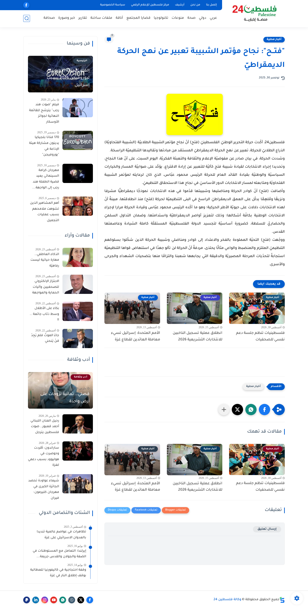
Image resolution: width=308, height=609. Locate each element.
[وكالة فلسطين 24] (254, 13)
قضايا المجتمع (138, 18)
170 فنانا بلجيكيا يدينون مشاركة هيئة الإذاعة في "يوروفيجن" (44, 146)
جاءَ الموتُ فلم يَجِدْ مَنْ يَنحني (45, 338)
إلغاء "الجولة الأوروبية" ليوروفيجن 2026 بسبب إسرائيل (68, 78)
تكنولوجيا (161, 18)
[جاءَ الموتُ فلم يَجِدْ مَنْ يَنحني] (77, 338)
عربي (213, 18)
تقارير (82, 18)
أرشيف (179, 5)
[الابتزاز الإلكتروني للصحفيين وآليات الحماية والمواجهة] (77, 284)
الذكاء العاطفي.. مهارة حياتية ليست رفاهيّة (44, 260)
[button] (264, 409)
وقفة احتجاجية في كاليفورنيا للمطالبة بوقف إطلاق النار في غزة (58, 573)
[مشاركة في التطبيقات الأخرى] (224, 409)
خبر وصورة (66, 18)
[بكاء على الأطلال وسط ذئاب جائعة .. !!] (77, 311)
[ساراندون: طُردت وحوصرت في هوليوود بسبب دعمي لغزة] (77, 451)
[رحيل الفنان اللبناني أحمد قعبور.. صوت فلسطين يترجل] (77, 423)
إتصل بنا (211, 5)
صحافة (49, 18)
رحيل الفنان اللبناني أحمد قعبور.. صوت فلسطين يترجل (44, 426)
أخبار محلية (274, 39)
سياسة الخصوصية (112, 5)
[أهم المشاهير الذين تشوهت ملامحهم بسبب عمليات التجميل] (77, 206)
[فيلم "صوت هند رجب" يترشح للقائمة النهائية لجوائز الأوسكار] (77, 107)
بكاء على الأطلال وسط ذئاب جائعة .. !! (44, 314)
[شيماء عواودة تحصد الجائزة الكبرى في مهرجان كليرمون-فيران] (77, 483)
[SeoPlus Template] (282, 600)
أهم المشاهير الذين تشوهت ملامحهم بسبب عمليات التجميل (44, 212)
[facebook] (26, 5)
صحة (191, 18)
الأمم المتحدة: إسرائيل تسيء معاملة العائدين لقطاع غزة (135, 336)
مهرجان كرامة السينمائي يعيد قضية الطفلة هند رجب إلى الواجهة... (45, 179)
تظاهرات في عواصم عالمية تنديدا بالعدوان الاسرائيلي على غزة (61, 535)
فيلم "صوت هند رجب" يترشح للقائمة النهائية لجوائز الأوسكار (44, 113)
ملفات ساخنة (101, 18)
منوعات (178, 18)
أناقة (119, 18)
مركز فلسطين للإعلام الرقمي (150, 5)
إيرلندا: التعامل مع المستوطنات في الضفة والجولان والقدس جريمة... (59, 554)
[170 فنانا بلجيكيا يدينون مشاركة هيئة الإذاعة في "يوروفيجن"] (77, 140)
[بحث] (26, 18)
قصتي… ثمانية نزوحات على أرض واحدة (65, 398)
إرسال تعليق (267, 529)
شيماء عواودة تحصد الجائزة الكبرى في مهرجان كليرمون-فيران (43, 489)
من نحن (195, 5)
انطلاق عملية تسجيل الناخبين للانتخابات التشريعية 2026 (197, 336)
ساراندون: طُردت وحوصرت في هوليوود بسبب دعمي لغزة (43, 456)
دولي (202, 18)
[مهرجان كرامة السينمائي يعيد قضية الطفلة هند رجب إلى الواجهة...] (77, 173)
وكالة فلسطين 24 (227, 600)
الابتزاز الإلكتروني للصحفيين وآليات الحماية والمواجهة (45, 287)
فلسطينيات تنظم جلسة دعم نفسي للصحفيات (260, 336)
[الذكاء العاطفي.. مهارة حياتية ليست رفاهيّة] (77, 257)
